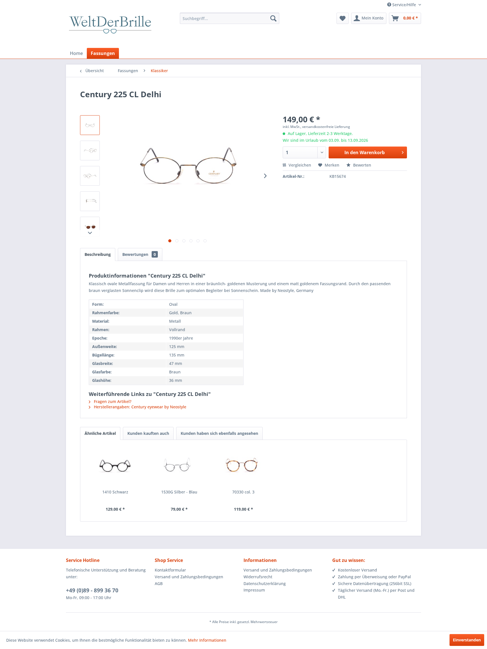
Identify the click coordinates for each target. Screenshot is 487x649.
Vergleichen (299, 165)
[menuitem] (229, 18)
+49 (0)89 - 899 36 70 (92, 590)
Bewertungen (139, 254)
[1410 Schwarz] (115, 466)
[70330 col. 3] (243, 466)
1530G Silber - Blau (179, 492)
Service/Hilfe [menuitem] (404, 4)
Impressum (254, 590)
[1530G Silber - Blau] (179, 466)
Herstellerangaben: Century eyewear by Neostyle (139, 406)
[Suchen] (273, 18)
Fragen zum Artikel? (112, 401)
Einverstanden (467, 640)
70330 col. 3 (243, 492)
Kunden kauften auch (148, 433)
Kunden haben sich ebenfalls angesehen (219, 433)
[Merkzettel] (343, 18)
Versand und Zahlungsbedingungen (189, 576)
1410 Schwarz (115, 492)
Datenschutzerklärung (265, 583)
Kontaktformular (170, 570)
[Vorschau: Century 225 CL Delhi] (90, 125)
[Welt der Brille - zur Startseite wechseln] (110, 29)
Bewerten (361, 165)
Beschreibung (98, 254)
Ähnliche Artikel (100, 433)
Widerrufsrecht (258, 576)
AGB (159, 583)
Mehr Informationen (207, 640)
